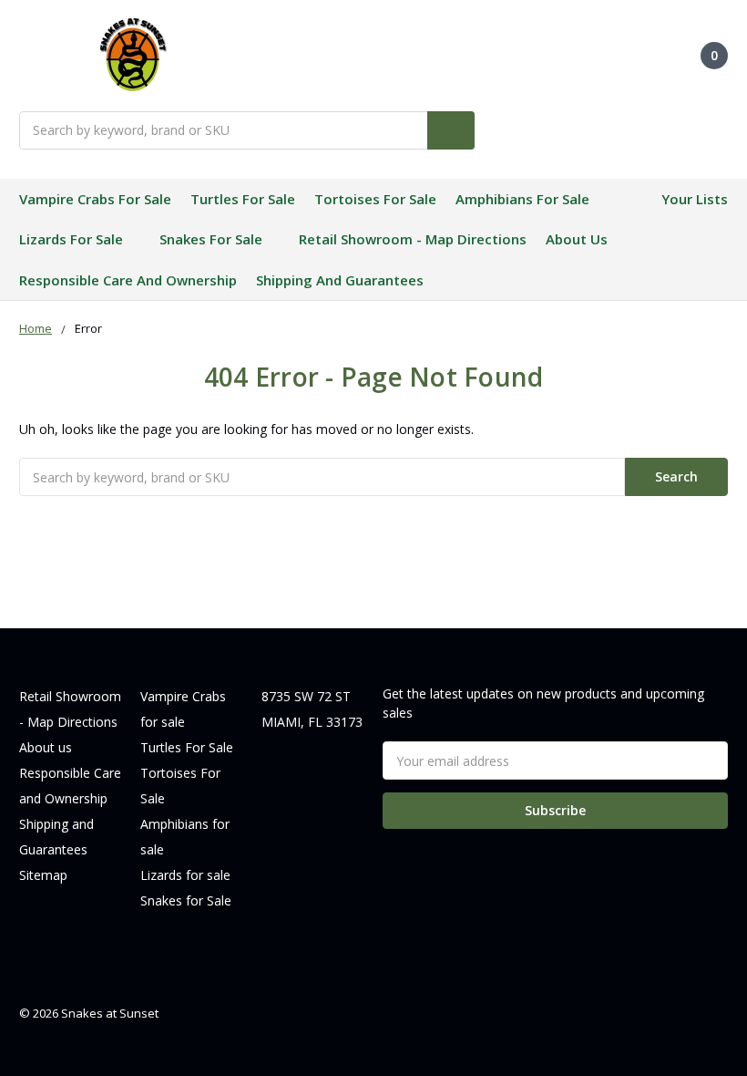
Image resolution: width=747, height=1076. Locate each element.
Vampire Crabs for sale (95, 199)
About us (577, 239)
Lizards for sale (71, 239)
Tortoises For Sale (375, 199)
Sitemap (43, 875)
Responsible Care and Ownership (128, 280)
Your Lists (694, 199)
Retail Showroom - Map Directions (413, 239)
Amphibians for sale (522, 199)
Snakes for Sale (210, 239)
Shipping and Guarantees (340, 280)
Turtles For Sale (242, 199)
